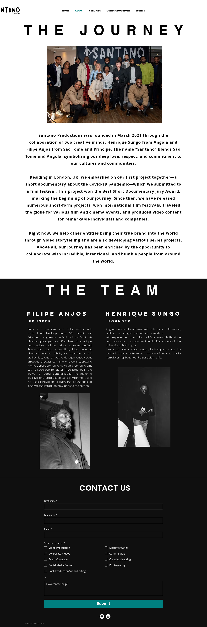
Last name (50, 515)
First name (51, 501)
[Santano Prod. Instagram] (108, 616)
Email (48, 529)
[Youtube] (102, 616)
